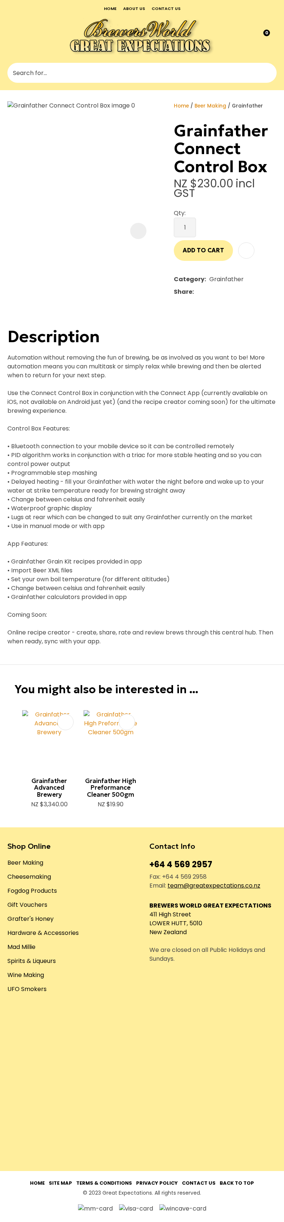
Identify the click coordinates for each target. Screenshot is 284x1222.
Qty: (180, 213)
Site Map (60, 1183)
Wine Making (25, 975)
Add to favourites (65, 722)
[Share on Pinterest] (231, 292)
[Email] (220, 292)
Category (189, 279)
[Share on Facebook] (198, 292)
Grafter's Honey (30, 919)
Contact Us (199, 1183)
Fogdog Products (32, 890)
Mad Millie (21, 947)
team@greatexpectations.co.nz (214, 885)
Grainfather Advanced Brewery (49, 788)
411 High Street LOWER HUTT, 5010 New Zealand (175, 923)
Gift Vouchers (27, 905)
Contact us (166, 8)
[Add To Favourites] (246, 250)
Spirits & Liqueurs (31, 961)
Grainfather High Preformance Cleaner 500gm (110, 788)
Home (110, 8)
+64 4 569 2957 (180, 864)
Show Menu (12, 36)
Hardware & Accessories (43, 933)
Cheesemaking (29, 876)
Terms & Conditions (104, 1183)
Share (183, 291)
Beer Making (210, 105)
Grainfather (247, 105)
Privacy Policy (157, 1183)
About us (134, 8)
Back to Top (237, 1183)
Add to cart (203, 250)
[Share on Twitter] (208, 292)
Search (268, 73)
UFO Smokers (27, 989)
